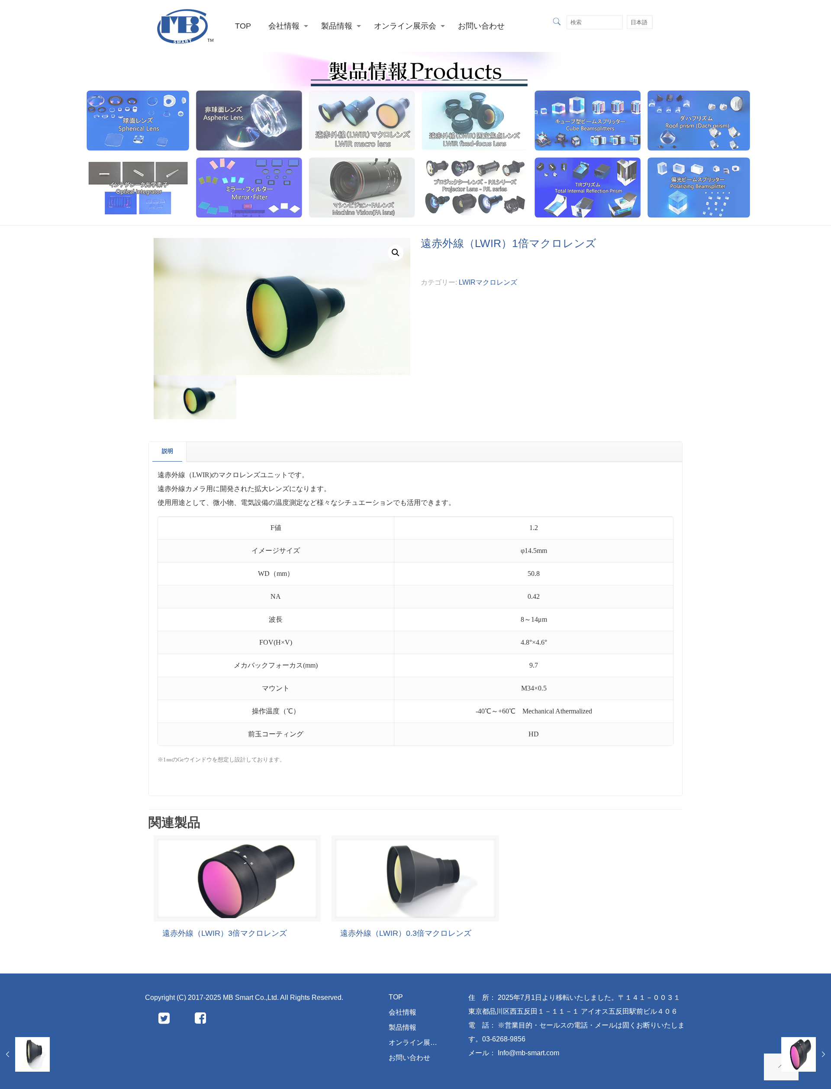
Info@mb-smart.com (532, 1053)
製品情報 (402, 1027)
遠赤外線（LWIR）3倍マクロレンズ (224, 933)
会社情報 (402, 1012)
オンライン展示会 (416, 1042)
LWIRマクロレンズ (488, 282)
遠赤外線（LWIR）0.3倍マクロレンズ (405, 933)
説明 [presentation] (167, 451)
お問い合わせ (409, 1057)
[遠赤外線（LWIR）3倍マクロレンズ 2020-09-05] (806, 1054)
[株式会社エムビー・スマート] (185, 26)
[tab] (168, 451)
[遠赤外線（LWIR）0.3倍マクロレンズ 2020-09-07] (25, 1054)
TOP (396, 997)
